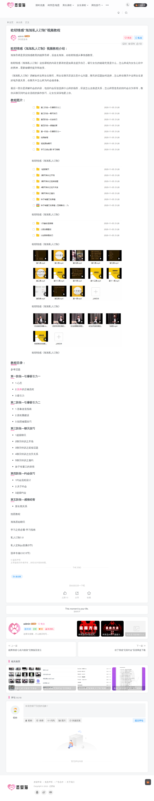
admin (21, 36)
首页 (11, 22)
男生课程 (67, 5)
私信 (140, 37)
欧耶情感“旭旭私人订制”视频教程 (35, 30)
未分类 (19, 22)
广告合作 (59, 781)
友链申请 (38, 781)
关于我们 (70, 781)
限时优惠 (40, 5)
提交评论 (139, 720)
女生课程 (81, 5)
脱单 (19, 389)
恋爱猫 (52, 786)
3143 (29, 629)
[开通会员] (148, 782)
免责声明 (48, 781)
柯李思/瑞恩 (54, 5)
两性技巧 (95, 5)
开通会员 (141, 5)
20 (42, 629)
